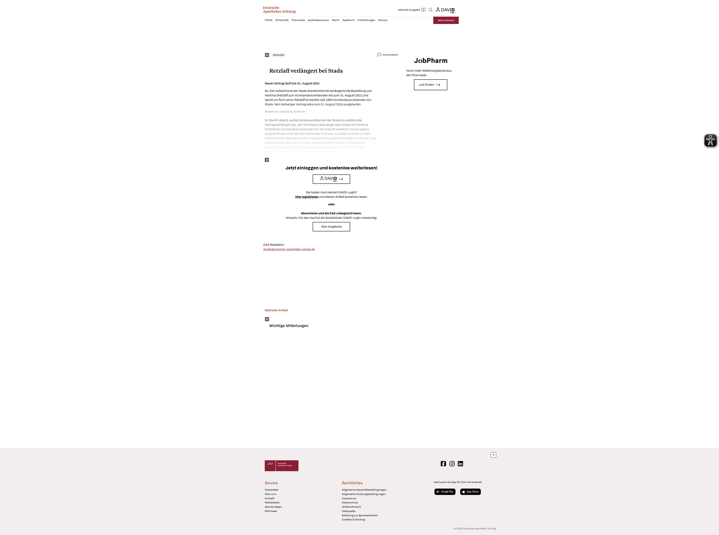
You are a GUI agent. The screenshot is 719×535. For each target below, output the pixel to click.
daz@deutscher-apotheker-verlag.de (289, 249)
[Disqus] (331, 390)
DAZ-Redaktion (273, 245)
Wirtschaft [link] (278, 55)
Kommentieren (390, 54)
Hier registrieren (306, 197)
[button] (279, 9)
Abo (446, 20)
